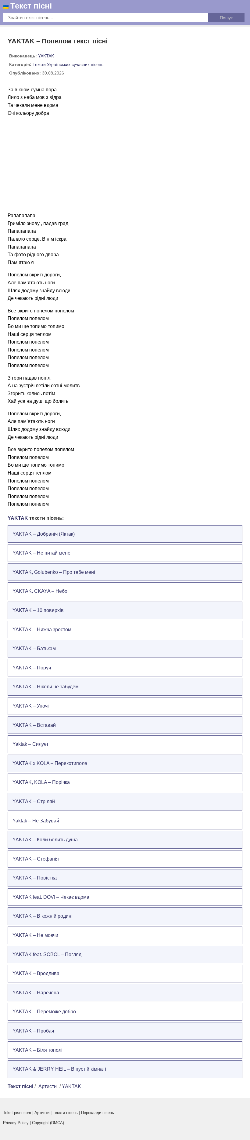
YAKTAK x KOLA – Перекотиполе (49, 763)
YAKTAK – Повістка (34, 877)
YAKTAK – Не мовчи (35, 935)
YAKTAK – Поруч (31, 667)
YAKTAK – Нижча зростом (41, 629)
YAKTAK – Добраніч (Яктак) (43, 534)
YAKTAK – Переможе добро (44, 1011)
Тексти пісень (65, 1112)
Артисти (47, 1086)
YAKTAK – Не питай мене (41, 552)
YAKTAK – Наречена (35, 992)
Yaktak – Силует (30, 744)
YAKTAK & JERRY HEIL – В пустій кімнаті (59, 1069)
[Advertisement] (125, 164)
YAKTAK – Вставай (34, 725)
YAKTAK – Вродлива (35, 973)
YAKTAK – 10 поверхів (38, 610)
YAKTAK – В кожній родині (42, 916)
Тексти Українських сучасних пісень (68, 64)
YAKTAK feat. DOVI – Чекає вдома (50, 897)
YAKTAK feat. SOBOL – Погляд (46, 954)
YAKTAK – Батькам (34, 648)
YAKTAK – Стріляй (33, 801)
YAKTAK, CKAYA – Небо (39, 591)
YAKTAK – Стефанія (35, 858)
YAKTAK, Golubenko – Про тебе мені (53, 572)
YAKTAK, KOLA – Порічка (41, 782)
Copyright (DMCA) (48, 1122)
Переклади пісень (97, 1112)
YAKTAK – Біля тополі (37, 1050)
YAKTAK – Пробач (33, 1030)
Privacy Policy (16, 1122)
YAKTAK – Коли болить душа (45, 839)
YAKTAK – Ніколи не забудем (45, 686)
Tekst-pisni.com (17, 1112)
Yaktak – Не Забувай (35, 820)
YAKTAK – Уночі (30, 705)
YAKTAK (46, 55)
